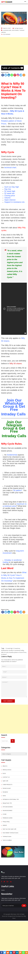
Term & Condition (7, 840)
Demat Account (7, 788)
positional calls (7, 30)
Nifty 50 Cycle (5, 652)
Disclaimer (5, 792)
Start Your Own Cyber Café (9, 829)
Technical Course (7, 836)
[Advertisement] (14, 51)
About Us (5, 766)
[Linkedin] (8, 75)
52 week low (16, 648)
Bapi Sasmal (19, 28)
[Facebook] (2, 75)
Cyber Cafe (5, 781)
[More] (24, 75)
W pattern (4, 654)
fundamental (4, 650)
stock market (15, 30)
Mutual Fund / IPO (7, 803)
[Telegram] (21, 75)
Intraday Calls (14, 414)
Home (4, 795)
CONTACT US (6, 777)
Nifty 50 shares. (15, 363)
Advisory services (7, 769)
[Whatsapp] (11, 75)
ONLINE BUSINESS (7, 810)
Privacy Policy (6, 821)
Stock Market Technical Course (10, 832)
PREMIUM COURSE (7, 818)
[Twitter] (5, 75)
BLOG (4, 773)
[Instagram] (17, 75)
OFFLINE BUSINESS (8, 807)
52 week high (9, 648)
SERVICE (5, 825)
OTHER (4, 814)
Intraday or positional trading (16, 650)
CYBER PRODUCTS (7, 784)
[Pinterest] (14, 75)
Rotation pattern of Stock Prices (17, 652)
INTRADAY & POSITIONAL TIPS (11, 799)
